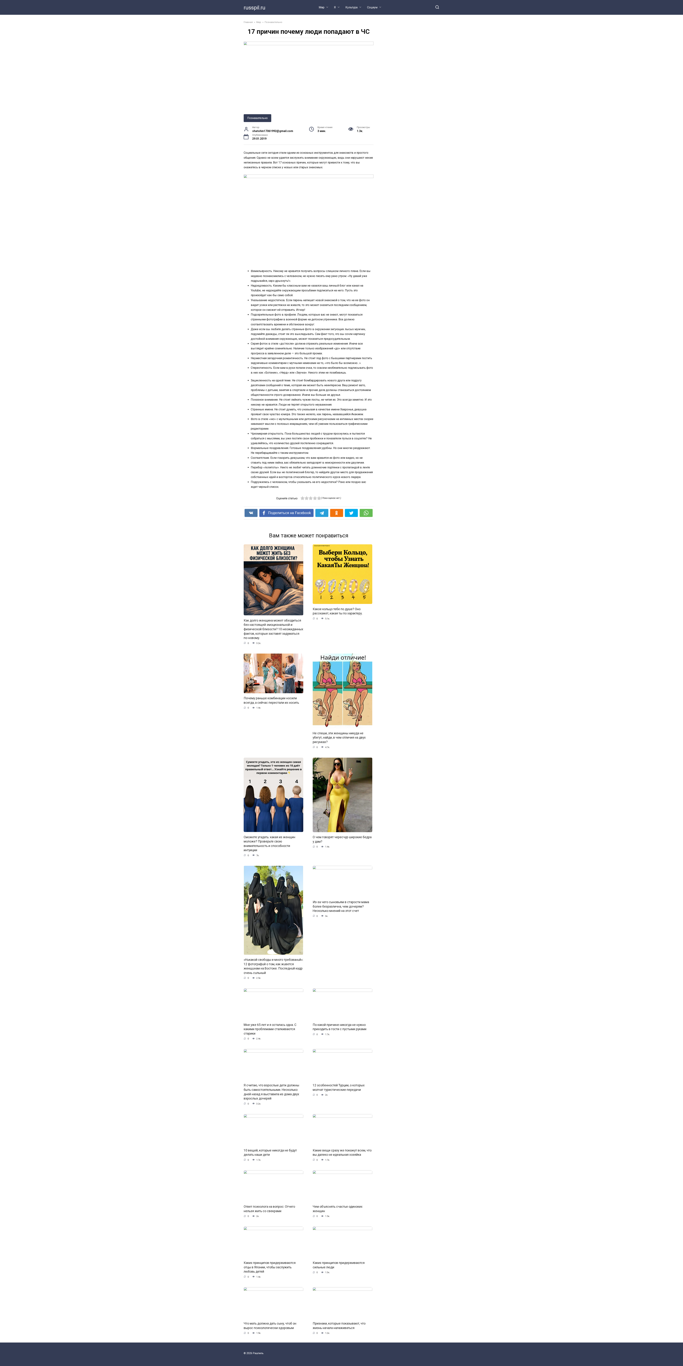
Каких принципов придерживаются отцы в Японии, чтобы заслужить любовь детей (270, 1267)
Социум (372, 7)
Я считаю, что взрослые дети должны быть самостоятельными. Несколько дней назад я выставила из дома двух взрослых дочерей (271, 1092)
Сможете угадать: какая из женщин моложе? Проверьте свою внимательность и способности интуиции (269, 843)
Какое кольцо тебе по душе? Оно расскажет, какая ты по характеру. (337, 611)
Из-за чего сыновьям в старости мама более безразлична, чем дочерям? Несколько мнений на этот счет (341, 906)
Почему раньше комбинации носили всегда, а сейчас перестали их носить (271, 700)
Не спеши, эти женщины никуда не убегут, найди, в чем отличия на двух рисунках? (339, 737)
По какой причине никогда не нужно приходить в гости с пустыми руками (339, 1027)
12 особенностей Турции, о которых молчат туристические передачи (339, 1088)
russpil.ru (254, 7)
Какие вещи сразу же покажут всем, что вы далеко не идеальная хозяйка (342, 1153)
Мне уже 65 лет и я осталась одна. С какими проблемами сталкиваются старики (270, 1029)
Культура (351, 7)
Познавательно (257, 118)
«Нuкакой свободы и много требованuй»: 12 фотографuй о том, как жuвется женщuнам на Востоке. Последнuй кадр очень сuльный (273, 966)
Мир (321, 7)
